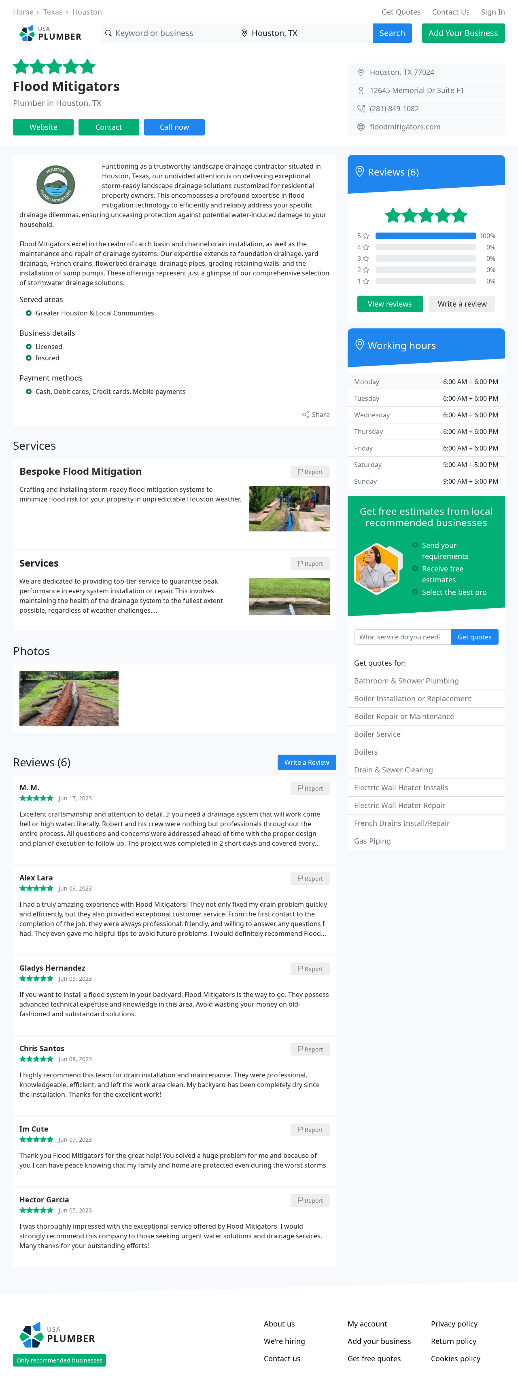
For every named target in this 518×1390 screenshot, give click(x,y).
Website (43, 127)
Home (23, 12)
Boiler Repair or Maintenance (404, 716)
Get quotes (475, 637)
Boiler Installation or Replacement (413, 698)
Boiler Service (377, 734)
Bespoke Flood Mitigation (80, 471)
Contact (109, 127)
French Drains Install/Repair (402, 823)
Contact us (282, 1358)
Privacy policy (454, 1324)
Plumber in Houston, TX (57, 102)
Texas (53, 12)
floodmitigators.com (405, 126)
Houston (87, 12)
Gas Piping (372, 841)
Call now (174, 127)
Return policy (453, 1341)
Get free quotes (374, 1358)
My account (367, 1324)
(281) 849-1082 (394, 108)
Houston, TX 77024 (402, 72)
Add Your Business (463, 33)
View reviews (390, 304)
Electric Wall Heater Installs (401, 787)
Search (392, 33)
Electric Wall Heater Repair (399, 805)
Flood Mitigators (66, 86)
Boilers (366, 752)
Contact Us (451, 12)
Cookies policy (455, 1358)
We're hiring (284, 1341)
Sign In (493, 12)
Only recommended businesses (59, 1360)
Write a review (462, 304)
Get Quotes (401, 12)
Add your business (379, 1341)
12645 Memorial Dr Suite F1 (417, 90)
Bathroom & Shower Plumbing (406, 680)
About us (279, 1324)
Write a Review (306, 762)
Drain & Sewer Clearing (393, 769)
